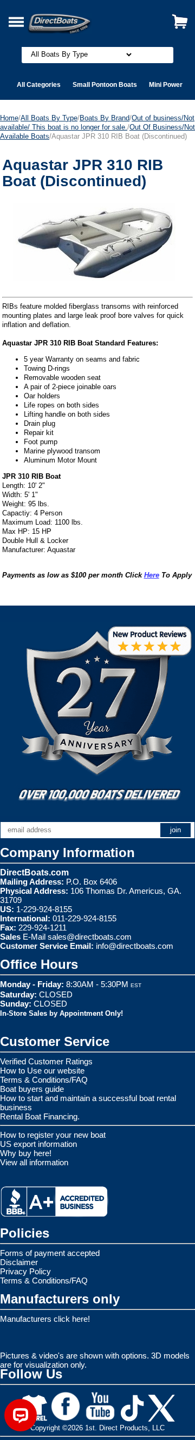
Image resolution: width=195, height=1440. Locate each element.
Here (151, 575)
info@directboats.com (134, 945)
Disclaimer (19, 1262)
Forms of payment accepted (50, 1253)
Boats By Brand (104, 118)
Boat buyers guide (32, 1088)
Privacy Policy (25, 1271)
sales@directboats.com (90, 936)
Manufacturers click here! (45, 1318)
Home (9, 118)
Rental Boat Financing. (40, 1116)
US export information (38, 1144)
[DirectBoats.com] (73, 17)
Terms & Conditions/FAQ (44, 1079)
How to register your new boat (53, 1134)
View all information (34, 1162)
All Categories (39, 85)
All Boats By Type (49, 118)
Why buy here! (25, 1153)
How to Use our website (42, 1070)
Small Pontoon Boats (105, 85)
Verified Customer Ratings (46, 1061)
